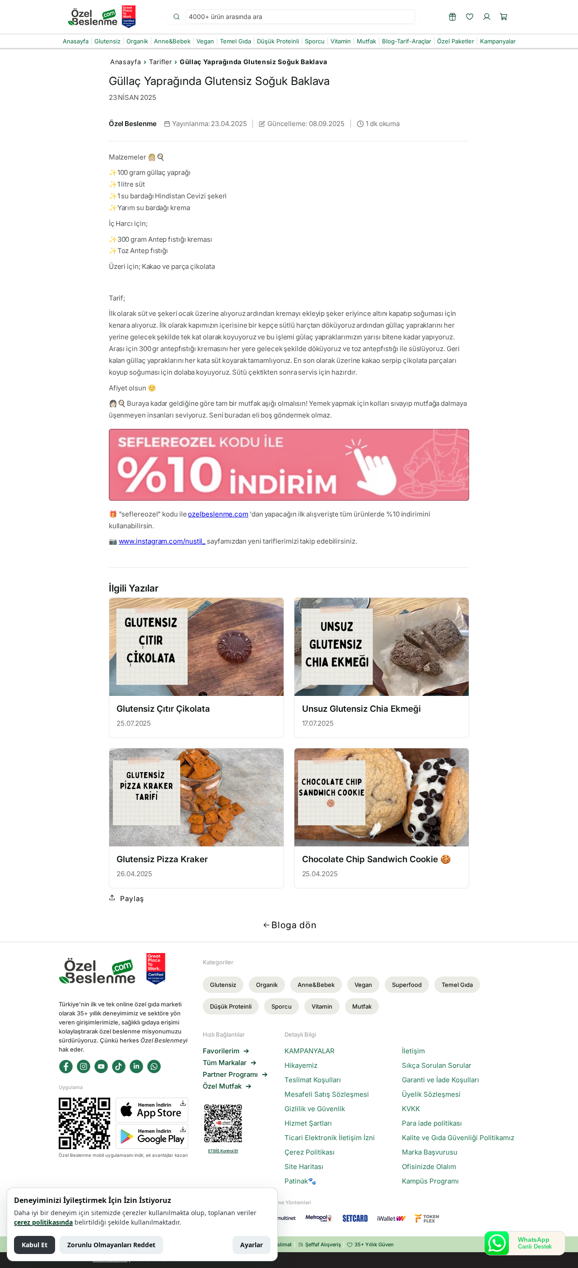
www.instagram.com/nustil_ (162, 541)
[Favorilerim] (469, 16)
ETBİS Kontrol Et (223, 1150)
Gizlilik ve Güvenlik (314, 1109)
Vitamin (322, 1006)
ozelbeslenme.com (218, 514)
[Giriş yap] (486, 16)
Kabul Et (34, 1244)
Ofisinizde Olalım (429, 1167)
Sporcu (281, 1006)
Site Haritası (303, 1167)
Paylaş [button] (132, 898)
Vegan (363, 984)
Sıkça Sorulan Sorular (436, 1065)
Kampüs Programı (430, 1181)
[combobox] (300, 16)
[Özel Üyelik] (452, 16)
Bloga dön (293, 925)
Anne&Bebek (316, 984)
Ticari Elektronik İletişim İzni (329, 1138)
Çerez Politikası (309, 1152)
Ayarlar (251, 1244)
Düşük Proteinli (231, 1006)
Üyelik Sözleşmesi (431, 1094)
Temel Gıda (457, 984)
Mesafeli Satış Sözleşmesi (326, 1094)
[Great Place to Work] (128, 16)
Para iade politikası (432, 1123)
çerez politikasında (43, 1222)
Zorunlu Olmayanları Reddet (111, 1244)
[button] (504, 16)
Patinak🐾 (300, 1181)
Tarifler (160, 62)
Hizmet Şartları (308, 1123)
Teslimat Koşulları (312, 1080)
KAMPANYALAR (309, 1051)
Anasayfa (125, 62)
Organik (267, 984)
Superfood (407, 984)
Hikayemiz (300, 1065)
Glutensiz (223, 984)
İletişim (413, 1051)
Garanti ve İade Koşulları (440, 1080)
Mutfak (362, 1006)
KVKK (411, 1109)
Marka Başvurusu (429, 1152)
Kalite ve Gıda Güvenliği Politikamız (458, 1138)
